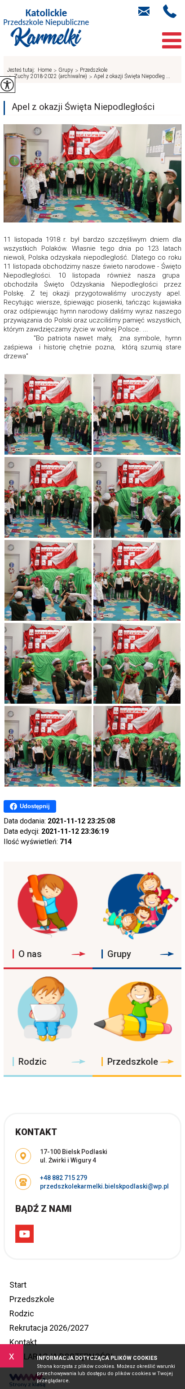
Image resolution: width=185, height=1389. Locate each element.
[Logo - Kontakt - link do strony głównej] (46, 29)
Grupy (63, 70)
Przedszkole (31, 1299)
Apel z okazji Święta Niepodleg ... (129, 77)
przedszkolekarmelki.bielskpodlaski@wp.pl (148, 10)
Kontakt (23, 1342)
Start (17, 1284)
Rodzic (21, 1313)
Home (45, 70)
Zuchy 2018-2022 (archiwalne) (48, 77)
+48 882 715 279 (172, 11)
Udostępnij (35, 806)
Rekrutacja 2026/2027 (48, 1327)
